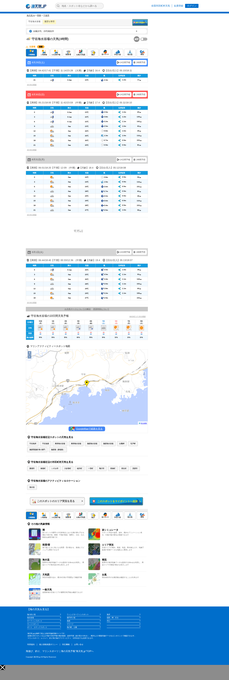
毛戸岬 (132, 443)
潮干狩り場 (71, 618)
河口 (108, 621)
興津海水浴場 (60, 443)
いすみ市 (55, 468)
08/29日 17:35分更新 (137, 316)
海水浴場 (30, 618)
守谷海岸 (33, 443)
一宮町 (90, 468)
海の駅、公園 (72, 627)
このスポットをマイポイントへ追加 (117, 501)
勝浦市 (32, 468)
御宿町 (43, 468)
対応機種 (66, 644)
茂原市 (134, 468)
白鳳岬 (121, 443)
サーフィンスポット (34, 621)
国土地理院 (144, 423)
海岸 (108, 614)
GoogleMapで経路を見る (89, 428)
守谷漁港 (45, 443)
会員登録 (178, 5)
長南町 (112, 468)
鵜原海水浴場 (92, 443)
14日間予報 (125, 62)
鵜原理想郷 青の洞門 (37, 450)
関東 (39, 15)
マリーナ (70, 624)
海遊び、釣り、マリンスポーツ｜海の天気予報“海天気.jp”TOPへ (60, 651)
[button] (2, 667)
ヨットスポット (33, 624)
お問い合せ (78, 644)
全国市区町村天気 (160, 5)
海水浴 (32, 487)
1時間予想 (140, 62)
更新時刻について (101, 309)
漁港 (68, 621)
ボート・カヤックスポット (37, 627)
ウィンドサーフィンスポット (78, 614)
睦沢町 (79, 468)
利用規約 (31, 644)
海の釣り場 (31, 614)
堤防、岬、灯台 (113, 618)
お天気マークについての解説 (78, 309)
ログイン (191, 5)
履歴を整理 (49, 21)
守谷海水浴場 (34, 21)
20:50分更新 (32, 85)
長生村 (123, 468)
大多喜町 (67, 468)
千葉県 (46, 15)
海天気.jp (31, 15)
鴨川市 (101, 468)
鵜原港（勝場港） (58, 450)
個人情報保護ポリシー (48, 644)
